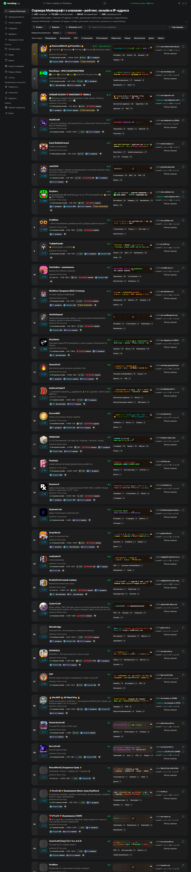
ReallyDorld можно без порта (61, 584)
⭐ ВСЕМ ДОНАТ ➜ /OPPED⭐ (62, 247)
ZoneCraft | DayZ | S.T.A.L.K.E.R (65, 841)
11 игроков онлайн (58, 543)
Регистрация (102, 38)
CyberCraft (55, 603)
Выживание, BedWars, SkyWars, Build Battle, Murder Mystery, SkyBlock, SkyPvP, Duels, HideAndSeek (80, 795)
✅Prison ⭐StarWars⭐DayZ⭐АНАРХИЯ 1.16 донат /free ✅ (75, 74)
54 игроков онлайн (58, 326)
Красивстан (55, 509)
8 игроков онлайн (57, 301)
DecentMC (54, 413)
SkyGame (54, 339)
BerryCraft (54, 746)
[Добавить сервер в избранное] (98, 62)
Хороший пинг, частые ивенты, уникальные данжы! (71, 630)
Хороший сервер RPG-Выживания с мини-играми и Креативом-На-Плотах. (78, 344)
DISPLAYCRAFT (57, 388)
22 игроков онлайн (58, 81)
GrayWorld (54, 532)
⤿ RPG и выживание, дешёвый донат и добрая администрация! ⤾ (78, 223)
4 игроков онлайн (57, 827)
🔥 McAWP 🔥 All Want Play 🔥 (64, 697)
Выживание (65, 38)
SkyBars (53, 191)
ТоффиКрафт (56, 243)
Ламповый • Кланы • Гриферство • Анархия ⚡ (69, 771)
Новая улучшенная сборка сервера (64, 417)
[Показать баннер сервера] (151, 47)
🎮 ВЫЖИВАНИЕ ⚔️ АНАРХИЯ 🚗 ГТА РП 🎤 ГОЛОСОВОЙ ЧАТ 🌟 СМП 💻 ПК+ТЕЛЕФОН (80, 196)
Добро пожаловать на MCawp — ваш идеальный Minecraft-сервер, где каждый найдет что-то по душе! (80, 702)
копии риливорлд (56, 560)
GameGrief (54, 364)
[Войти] (179, 3)
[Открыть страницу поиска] (104, 3)
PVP (76, 38)
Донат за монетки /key (59, 536)
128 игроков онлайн (58, 154)
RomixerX (54, 484)
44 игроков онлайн (58, 375)
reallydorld (55, 556)
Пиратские (116, 38)
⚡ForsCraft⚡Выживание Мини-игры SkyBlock (74, 791)
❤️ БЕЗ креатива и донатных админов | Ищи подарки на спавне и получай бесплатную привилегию (78, 820)
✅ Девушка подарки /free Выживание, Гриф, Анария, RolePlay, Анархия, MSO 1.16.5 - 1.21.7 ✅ (76, 99)
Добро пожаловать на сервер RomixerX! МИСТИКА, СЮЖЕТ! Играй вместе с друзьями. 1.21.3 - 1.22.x (78, 489)
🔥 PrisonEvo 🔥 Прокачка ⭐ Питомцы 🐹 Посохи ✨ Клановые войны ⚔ (79, 50)
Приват (161, 38)
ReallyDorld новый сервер (63, 580)
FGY (51, 674)
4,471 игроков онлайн (59, 802)
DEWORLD (54, 650)
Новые (127, 38)
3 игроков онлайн (57, 351)
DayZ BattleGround (59, 143)
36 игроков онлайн (58, 447)
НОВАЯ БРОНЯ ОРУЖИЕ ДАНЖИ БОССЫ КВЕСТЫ (70, 464)
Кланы (56, 33)
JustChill (53, 166)
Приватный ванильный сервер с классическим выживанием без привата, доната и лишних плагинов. (77, 319)
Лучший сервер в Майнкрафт (61, 294)
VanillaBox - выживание (61, 267)
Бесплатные (139, 38)
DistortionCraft (57, 722)
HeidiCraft (54, 119)
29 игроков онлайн (58, 254)
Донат (151, 38)
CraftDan (53, 220)
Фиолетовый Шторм (58, 750)
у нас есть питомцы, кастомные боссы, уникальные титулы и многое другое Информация (79, 124)
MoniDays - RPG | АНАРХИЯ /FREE (66, 71)
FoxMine (53, 864)
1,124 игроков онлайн (59, 106)
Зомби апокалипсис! (58, 146)
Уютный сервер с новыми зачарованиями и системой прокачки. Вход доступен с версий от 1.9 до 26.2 (79, 171)
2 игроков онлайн (57, 496)
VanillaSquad (56, 314)
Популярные (50, 38)
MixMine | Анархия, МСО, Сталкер (67, 291)
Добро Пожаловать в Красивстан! (64, 513)
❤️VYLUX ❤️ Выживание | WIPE (65, 816)
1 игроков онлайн (57, 178)
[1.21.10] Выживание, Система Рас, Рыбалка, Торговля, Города (76, 441)
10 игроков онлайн (58, 471)
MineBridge (55, 627)
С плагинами (87, 38)
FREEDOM (54, 437)
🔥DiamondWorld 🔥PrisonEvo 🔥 (66, 46)
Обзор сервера (170, 53)
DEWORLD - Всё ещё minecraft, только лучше (69, 654)
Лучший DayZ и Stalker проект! (62, 845)
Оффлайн (54, 277)
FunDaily (53, 460)
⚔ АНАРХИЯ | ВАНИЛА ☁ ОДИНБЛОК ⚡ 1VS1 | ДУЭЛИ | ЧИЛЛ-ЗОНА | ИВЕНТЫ (80, 393)
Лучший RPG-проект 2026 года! (63, 726)
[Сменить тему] (184, 3)
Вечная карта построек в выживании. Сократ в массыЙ (73, 678)
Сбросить (72, 33)
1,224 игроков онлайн (59, 203)
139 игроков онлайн (58, 57)
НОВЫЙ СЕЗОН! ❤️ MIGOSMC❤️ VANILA (70, 94)
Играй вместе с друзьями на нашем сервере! (69, 868)
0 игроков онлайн (57, 132)
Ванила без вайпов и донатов (62, 271)
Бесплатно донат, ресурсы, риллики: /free (67, 368)
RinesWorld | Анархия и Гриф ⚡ (65, 767)
